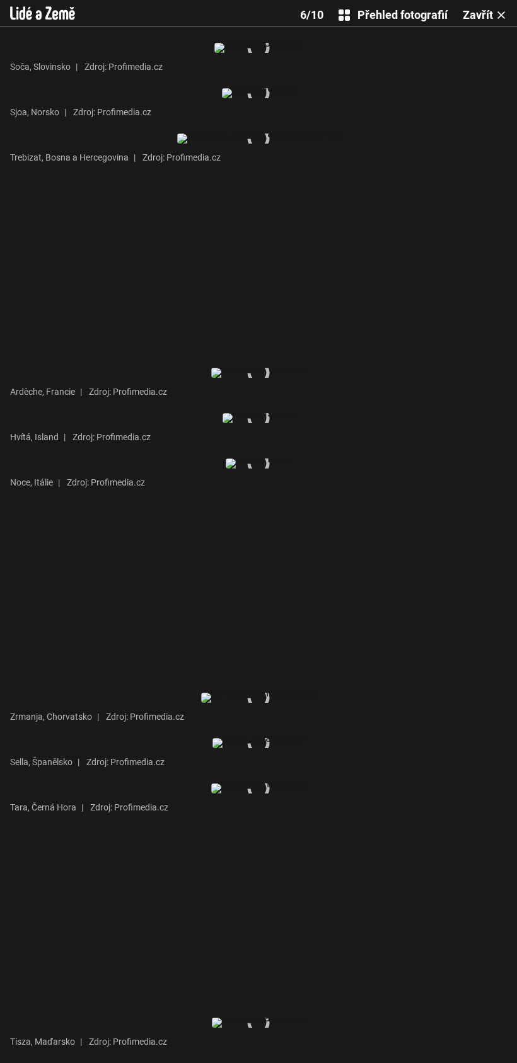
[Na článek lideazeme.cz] (42, 13)
